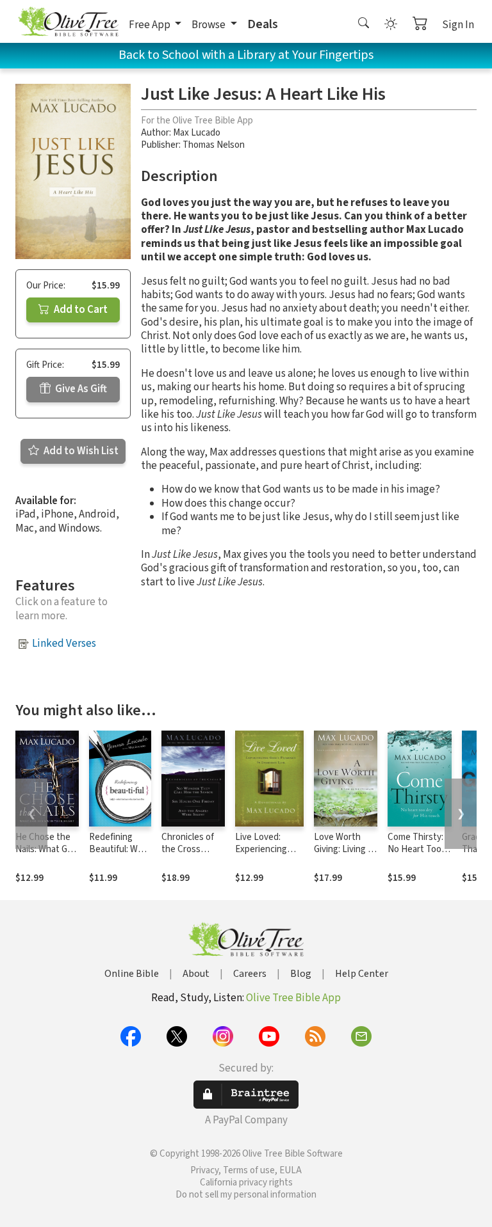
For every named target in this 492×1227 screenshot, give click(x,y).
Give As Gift (80, 389)
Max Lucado (196, 132)
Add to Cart (80, 309)
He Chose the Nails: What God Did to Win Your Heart (46, 855)
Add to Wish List (80, 451)
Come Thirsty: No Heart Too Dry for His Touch (415, 855)
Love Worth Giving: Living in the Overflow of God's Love (345, 855)
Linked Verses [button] (64, 643)
